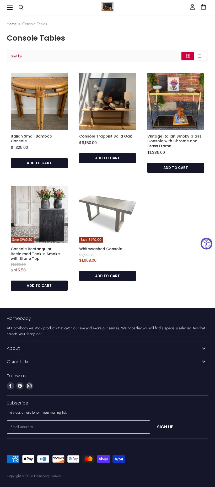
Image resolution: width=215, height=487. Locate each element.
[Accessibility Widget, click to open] (206, 243)
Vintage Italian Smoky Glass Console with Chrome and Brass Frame (174, 141)
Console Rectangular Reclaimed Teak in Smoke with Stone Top (35, 253)
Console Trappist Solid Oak (105, 136)
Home (12, 24)
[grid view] (187, 56)
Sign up (165, 427)
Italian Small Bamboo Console (31, 139)
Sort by (16, 56)
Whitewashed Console (100, 248)
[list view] (200, 56)
